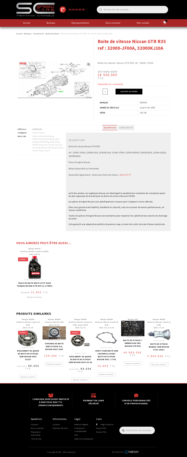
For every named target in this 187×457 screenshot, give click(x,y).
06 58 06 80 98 (77, 9)
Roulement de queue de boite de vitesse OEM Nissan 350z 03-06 (80, 359)
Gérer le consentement (83, 439)
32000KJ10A (37, 139)
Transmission (38, 33)
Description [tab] (110, 127)
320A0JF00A (54, 142)
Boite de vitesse (52, 33)
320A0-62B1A (48, 139)
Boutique (51, 23)
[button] (88, 64)
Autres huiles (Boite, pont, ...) (34, 280)
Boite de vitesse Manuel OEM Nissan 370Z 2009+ (159, 347)
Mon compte (143, 23)
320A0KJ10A (37, 145)
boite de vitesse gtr (48, 148)
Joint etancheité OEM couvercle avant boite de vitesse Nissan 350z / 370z (106, 355)
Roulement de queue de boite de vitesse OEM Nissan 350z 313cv (28, 355)
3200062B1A (48, 136)
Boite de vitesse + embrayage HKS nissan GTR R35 (132, 343)
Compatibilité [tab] (126, 127)
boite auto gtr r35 (50, 145)
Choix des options (159, 365)
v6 (49, 150)
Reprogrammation (80, 23)
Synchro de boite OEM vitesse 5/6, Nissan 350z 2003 (54, 346)
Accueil (26, 23)
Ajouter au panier (128, 91)
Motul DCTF (125, 174)
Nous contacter (113, 23)
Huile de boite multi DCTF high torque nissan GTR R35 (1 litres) (34, 284)
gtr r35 (44, 150)
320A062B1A (43, 142)
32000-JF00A (37, 136)
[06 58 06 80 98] (63, 9)
